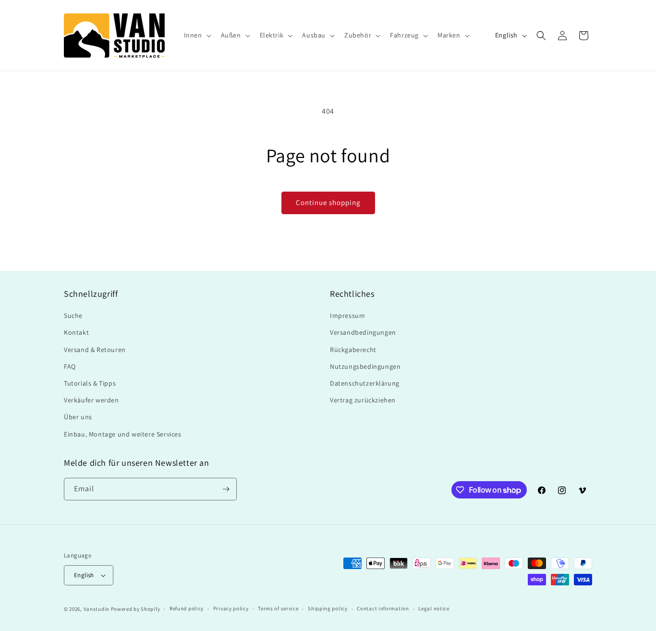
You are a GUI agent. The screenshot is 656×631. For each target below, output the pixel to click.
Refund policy (187, 608)
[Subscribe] (225, 489)
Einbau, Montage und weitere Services (123, 434)
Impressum (347, 315)
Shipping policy (328, 608)
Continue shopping (328, 202)
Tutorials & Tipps (90, 383)
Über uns (78, 417)
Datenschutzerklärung (365, 383)
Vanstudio (96, 609)
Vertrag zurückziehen (363, 400)
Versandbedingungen (363, 332)
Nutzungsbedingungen (365, 366)
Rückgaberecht (353, 349)
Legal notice (433, 608)
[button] (196, 35)
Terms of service (278, 608)
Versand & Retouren (95, 349)
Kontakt (76, 332)
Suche (73, 315)
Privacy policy (231, 608)
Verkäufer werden (91, 400)
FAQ (70, 366)
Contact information (383, 608)
